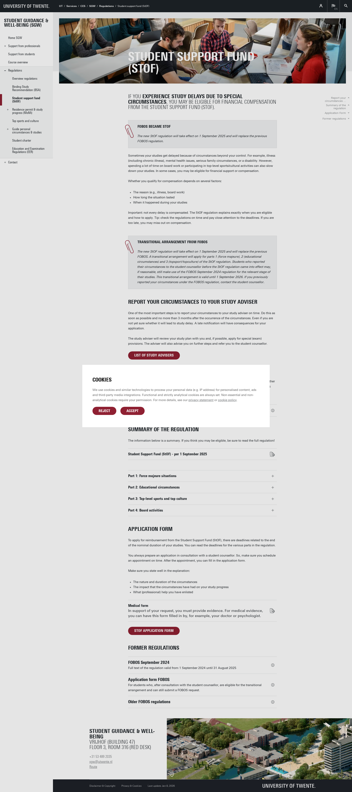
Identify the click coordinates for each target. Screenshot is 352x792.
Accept (132, 411)
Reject (104, 411)
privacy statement (200, 400)
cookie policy (227, 400)
